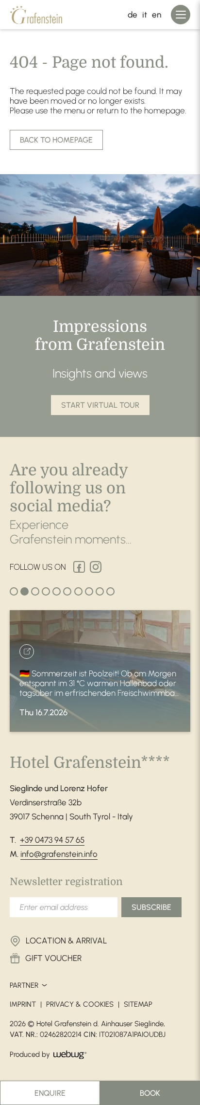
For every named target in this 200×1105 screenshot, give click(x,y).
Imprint (23, 1004)
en (156, 14)
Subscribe (151, 907)
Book (150, 1093)
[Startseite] (40, 14)
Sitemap (138, 1004)
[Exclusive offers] (179, 1035)
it (144, 14)
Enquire (50, 1093)
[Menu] (180, 14)
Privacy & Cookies (80, 1004)
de (132, 14)
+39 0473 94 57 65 (52, 840)
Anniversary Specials (179, 1010)
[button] (100, 405)
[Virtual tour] (179, 1060)
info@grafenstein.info (59, 854)
